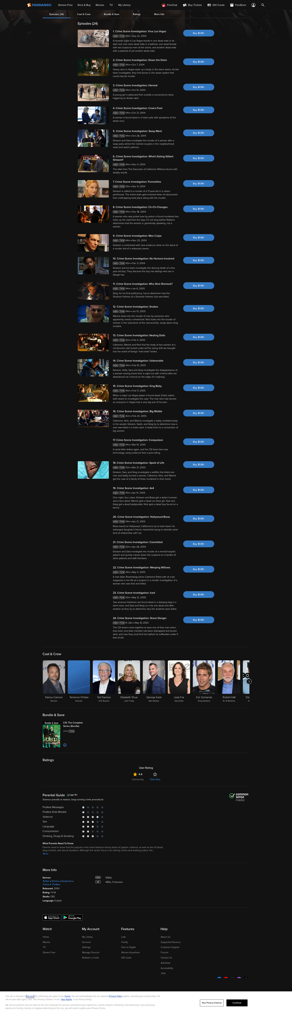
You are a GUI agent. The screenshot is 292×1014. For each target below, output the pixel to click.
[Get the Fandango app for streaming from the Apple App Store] (52, 917)
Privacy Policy (115, 996)
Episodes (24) (56, 14)
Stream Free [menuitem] (65, 5)
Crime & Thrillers (51, 884)
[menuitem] (216, 5)
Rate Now (155, 779)
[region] (146, 1002)
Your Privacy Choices (212, 1003)
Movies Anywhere (130, 952)
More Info (159, 14)
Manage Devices (90, 952)
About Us (165, 937)
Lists (123, 937)
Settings (86, 947)
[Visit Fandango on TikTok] (246, 979)
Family (124, 942)
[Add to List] (65, 745)
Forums (164, 952)
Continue (237, 1003)
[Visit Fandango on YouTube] (226, 979)
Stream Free (49, 952)
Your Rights (66, 999)
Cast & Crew (83, 14)
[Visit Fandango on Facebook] (219, 979)
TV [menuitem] (111, 5)
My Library (87, 937)
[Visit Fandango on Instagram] (239, 979)
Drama (55, 881)
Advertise (165, 963)
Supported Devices (170, 942)
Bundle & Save (111, 14)
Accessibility (167, 968)
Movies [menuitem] (100, 5)
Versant (30, 996)
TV (44, 947)
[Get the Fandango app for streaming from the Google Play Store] (72, 917)
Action (46, 881)
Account (86, 942)
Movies (46, 942)
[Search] (263, 5)
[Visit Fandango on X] (232, 979)
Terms (67, 996)
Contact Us (166, 957)
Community (138, 779)
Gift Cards (126, 957)
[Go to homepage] (39, 5)
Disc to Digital (128, 947)
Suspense (66, 881)
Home (46, 937)
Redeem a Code (90, 957)
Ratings (137, 14)
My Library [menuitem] (124, 5)
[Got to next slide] (249, 681)
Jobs (163, 973)
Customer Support (170, 947)
